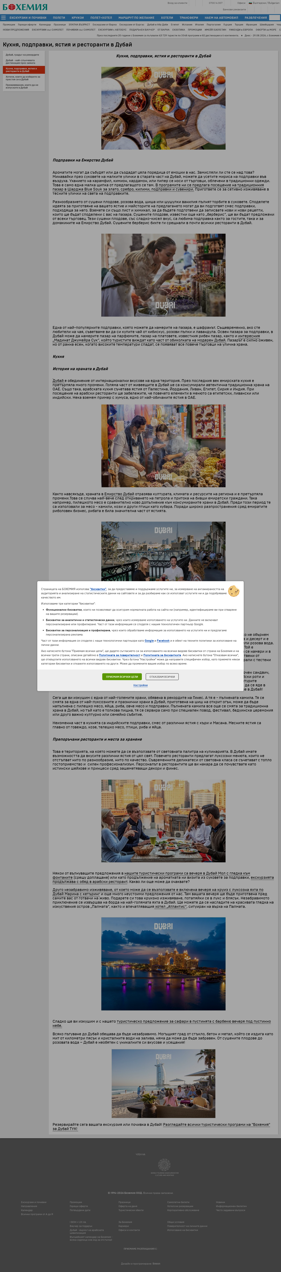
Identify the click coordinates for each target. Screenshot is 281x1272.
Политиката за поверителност (119, 655)
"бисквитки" (98, 589)
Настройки (140, 685)
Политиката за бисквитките (162, 655)
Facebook (163, 640)
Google (149, 640)
